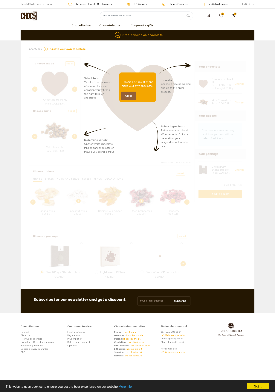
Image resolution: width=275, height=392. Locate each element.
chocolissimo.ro (133, 355)
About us (25, 335)
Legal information (76, 332)
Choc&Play (35, 49)
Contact (25, 332)
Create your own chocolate (142, 35)
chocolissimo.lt (133, 348)
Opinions (72, 345)
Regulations (73, 335)
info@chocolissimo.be (173, 335)
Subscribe (180, 301)
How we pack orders (31, 338)
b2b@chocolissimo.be (173, 352)
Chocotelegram (111, 25)
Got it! (258, 386)
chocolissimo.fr (131, 332)
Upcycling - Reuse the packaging (38, 342)
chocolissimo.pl (131, 338)
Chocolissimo (81, 25)
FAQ (23, 352)
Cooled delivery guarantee (34, 348)
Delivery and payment (78, 342)
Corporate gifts (142, 25)
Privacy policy (74, 338)
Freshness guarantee (31, 345)
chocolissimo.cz (135, 342)
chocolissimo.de (134, 335)
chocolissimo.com (140, 345)
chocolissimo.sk (133, 352)
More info (125, 386)
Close (128, 96)
